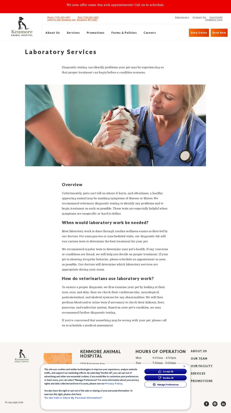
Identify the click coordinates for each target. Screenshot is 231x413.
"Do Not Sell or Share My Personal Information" (73, 397)
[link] (22, 26)
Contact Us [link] (199, 17)
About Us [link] (199, 350)
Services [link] (73, 32)
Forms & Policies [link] (124, 32)
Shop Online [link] (199, 32)
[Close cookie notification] (184, 366)
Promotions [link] (96, 32)
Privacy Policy (114, 383)
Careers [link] (150, 32)
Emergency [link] (182, 17)
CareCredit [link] (216, 17)
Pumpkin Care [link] (214, 20)
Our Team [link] (199, 358)
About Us (52, 32)
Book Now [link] (219, 32)
